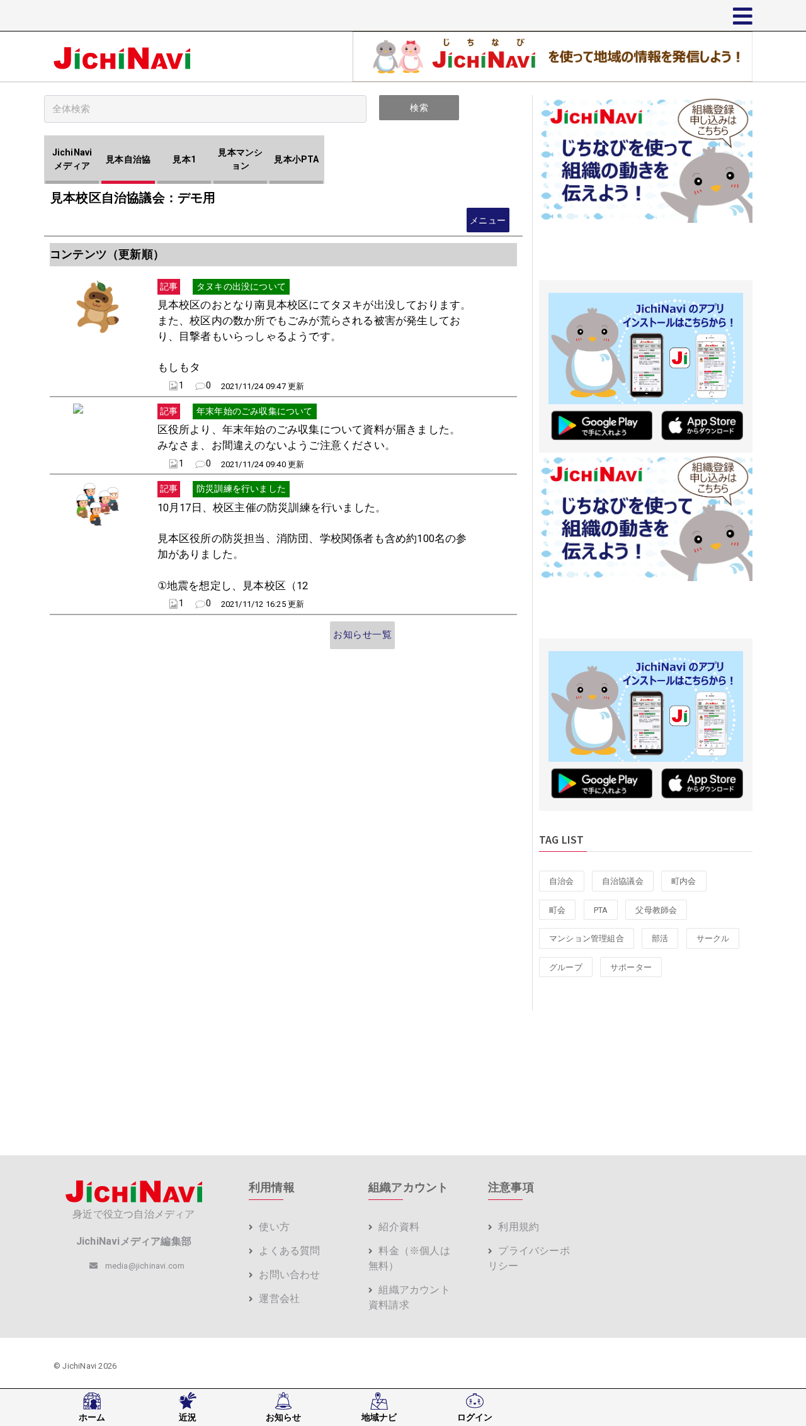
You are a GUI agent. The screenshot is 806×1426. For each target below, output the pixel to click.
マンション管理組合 (586, 938)
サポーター (631, 967)
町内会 (683, 881)
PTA (601, 910)
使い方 (273, 1227)
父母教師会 (656, 910)
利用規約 (517, 1227)
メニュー (488, 220)
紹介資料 (397, 1227)
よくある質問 (288, 1251)
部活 (660, 938)
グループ (565, 967)
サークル (713, 938)
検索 (419, 108)
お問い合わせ (288, 1275)
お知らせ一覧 (362, 634)
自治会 (561, 881)
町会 (557, 910)
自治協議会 (623, 881)
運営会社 (278, 1298)
